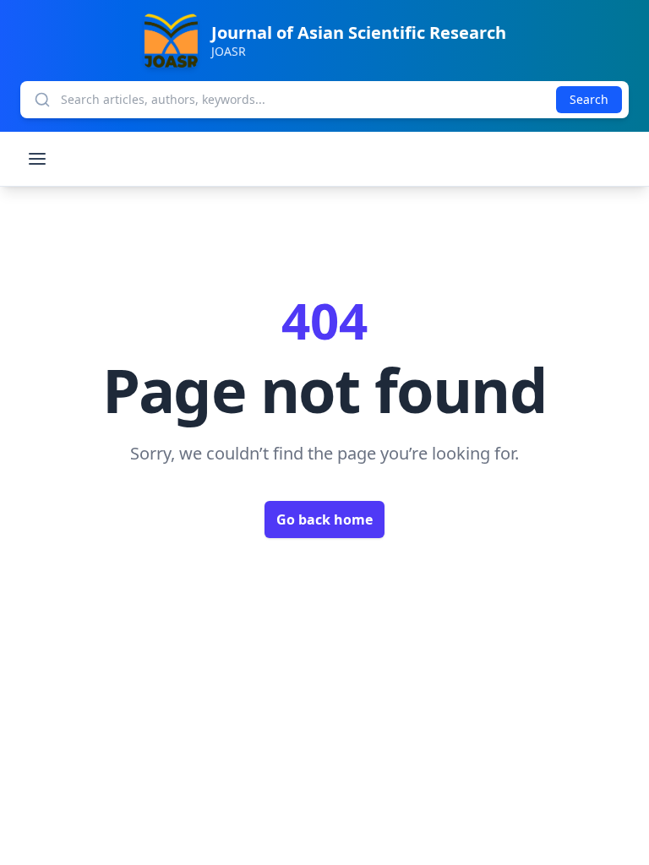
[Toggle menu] (37, 159)
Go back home (324, 519)
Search (589, 99)
